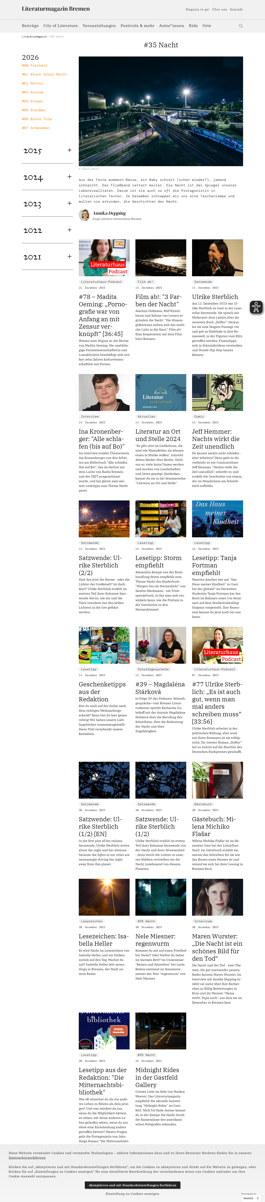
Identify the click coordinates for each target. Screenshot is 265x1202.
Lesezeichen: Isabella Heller (104, 940)
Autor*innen (171, 25)
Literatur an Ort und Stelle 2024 (158, 435)
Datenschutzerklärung (27, 1157)
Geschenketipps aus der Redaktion (102, 691)
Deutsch (248, 1198)
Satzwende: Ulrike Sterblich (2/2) (100, 565)
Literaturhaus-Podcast (101, 282)
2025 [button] (32, 150)
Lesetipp (145, 543)
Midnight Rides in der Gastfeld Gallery (157, 1077)
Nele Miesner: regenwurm (155, 940)
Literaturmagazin (34, 36)
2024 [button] (33, 176)
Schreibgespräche (153, 669)
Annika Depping (109, 213)
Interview (90, 416)
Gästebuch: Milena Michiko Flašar (214, 826)
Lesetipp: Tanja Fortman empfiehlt (214, 565)
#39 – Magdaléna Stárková (160, 688)
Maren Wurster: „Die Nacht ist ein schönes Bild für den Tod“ (217, 947)
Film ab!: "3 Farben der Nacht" (158, 300)
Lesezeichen (91, 921)
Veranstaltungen (99, 25)
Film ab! (145, 282)
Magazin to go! (198, 9)
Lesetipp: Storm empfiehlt (158, 561)
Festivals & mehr (138, 25)
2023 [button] (32, 203)
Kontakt (236, 9)
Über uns (219, 9)
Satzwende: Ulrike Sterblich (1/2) (157, 826)
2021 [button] (32, 256)
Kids (193, 25)
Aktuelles (146, 416)
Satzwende (203, 282)
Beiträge (30, 25)
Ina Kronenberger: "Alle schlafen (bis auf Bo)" (102, 438)
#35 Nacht (146, 921)
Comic (199, 416)
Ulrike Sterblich (215, 297)
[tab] (47, 150)
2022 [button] (32, 229)
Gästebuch (203, 804)
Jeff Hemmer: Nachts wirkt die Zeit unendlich (216, 438)
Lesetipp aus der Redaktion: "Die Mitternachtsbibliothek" (103, 1081)
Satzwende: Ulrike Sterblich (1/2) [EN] (100, 826)
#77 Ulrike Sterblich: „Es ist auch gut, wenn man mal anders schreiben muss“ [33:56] (217, 702)
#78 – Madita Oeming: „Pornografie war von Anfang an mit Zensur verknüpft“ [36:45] (103, 315)
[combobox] (251, 1198)
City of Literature (60, 25)
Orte (207, 25)
